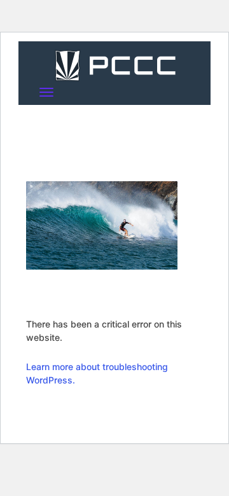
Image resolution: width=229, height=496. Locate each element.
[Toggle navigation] (46, 92)
